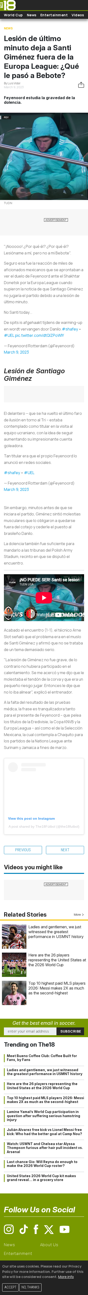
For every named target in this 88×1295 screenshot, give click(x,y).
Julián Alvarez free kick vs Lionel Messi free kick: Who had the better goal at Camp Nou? (44, 1132)
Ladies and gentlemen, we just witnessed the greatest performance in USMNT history (56, 931)
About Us (49, 1244)
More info (66, 1276)
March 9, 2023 (16, 352)
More (77, 915)
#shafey (70, 329)
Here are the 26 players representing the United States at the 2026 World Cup (57, 960)
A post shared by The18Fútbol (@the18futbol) (44, 826)
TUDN (8, 203)
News (31, 15)
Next (65, 850)
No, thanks (30, 1287)
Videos (78, 15)
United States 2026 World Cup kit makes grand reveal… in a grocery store (41, 1178)
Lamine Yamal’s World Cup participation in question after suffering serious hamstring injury (43, 1116)
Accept (10, 1287)
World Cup (13, 15)
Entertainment (54, 15)
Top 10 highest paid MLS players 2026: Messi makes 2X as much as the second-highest (57, 988)
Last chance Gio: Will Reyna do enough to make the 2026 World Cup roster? (42, 1164)
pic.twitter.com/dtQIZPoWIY (39, 335)
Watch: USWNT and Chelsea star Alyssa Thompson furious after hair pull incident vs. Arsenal (45, 1148)
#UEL (9, 335)
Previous (23, 850)
